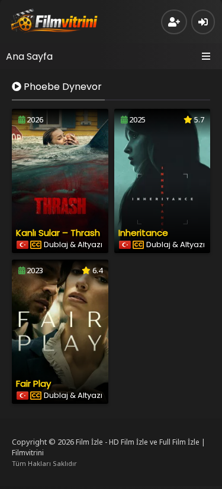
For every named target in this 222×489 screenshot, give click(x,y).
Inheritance (143, 232)
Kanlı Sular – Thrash (58, 232)
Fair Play (33, 383)
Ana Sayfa (29, 56)
